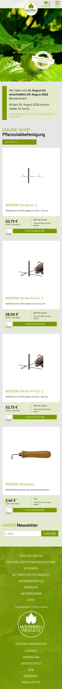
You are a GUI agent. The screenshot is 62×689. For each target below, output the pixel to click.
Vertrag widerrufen (31, 644)
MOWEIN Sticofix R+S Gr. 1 (24, 298)
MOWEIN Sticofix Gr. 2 (21, 205)
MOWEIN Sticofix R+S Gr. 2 (24, 391)
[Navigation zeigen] (57, 3)
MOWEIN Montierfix (19, 484)
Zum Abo (50, 533)
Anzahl (9, 234)
